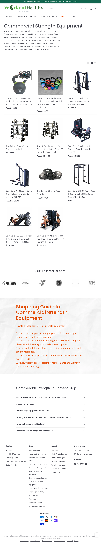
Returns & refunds (36, 495)
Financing (32, 499)
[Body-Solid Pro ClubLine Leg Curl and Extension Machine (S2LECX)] (81, 137)
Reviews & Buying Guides (16, 461)
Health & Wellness (26, 16)
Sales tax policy (47, 541)
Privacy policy (24, 541)
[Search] (81, 8)
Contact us (55, 472)
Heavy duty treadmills (37, 454)
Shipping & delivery (36, 492)
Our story (55, 450)
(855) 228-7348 (63, 1)
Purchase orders (35, 503)
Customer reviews (58, 468)
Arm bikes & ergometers (38, 468)
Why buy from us (58, 465)
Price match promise (37, 506)
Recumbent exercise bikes (37, 459)
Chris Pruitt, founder (59, 454)
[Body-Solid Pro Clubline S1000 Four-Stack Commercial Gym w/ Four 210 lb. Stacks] (50, 226)
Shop (63, 16)
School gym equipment (38, 478)
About (73, 16)
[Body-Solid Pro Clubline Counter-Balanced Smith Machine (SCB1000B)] (81, 89)
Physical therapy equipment (35, 472)
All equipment (34, 450)
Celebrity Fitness (12, 457)
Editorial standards (58, 461)
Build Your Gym (12, 465)
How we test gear (58, 457)
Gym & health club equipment (36, 483)
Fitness (9, 16)
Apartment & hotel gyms (38, 488)
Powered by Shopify (73, 541)
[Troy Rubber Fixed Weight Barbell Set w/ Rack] (19, 135)
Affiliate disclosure (59, 541)
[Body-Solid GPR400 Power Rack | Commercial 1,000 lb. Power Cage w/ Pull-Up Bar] (81, 181)
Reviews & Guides (47, 16)
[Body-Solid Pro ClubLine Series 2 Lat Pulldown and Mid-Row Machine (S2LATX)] (19, 181)
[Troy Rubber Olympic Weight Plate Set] (50, 180)
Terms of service (35, 541)
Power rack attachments (38, 464)
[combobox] (64, 8)
